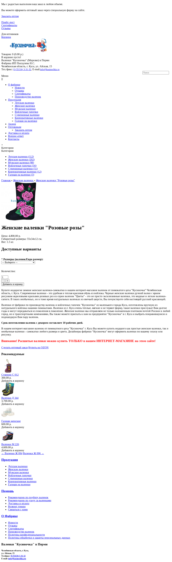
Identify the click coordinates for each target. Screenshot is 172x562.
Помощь (7, 491)
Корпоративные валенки (22, 481)
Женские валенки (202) (21, 159)
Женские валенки (18, 469)
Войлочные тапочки (19, 475)
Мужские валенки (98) (21, 162)
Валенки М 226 (10, 444)
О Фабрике (9, 516)
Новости (13, 522)
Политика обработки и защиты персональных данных (39, 537)
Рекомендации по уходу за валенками (29, 500)
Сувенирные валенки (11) (23, 168)
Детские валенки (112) (21, 156)
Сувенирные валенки (20, 478)
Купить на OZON (38, 347)
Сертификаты (9, 25)
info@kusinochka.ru (49, 69)
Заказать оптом (10, 16)
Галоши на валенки (19, 484)
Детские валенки (18, 466)
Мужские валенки (18, 472)
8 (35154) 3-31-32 (22, 69)
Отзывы (6, 28)
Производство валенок (21, 531)
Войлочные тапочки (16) (22, 165)
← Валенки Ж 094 (11, 453)
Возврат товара (17, 506)
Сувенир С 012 (10, 374)
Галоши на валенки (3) (21, 174)
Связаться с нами (18, 509)
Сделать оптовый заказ (14, 347)
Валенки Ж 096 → (33, 453)
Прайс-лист (8, 22)
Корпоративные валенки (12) (24, 171)
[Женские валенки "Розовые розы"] (20, 219)
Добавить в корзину (12, 380)
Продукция (9, 459)
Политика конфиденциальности (26, 534)
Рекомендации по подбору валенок (28, 497)
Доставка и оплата (18, 503)
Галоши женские (11, 421)
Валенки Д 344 (9, 397)
